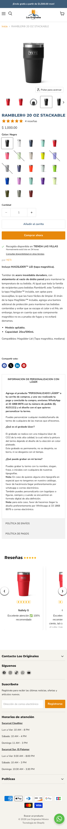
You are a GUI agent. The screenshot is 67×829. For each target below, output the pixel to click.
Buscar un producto (33, 815)
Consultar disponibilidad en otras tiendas (25, 254)
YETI (9, 260)
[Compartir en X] (10, 365)
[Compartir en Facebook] (4, 365)
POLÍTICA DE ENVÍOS (17, 523)
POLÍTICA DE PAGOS (17, 533)
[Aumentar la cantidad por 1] (31, 212)
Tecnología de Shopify (33, 822)
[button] (8, 102)
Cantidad (6, 205)
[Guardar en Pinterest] (23, 365)
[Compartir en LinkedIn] (17, 365)
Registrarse (55, 704)
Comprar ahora (33, 235)
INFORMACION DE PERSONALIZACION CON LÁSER (33, 381)
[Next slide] (63, 102)
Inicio (5, 26)
